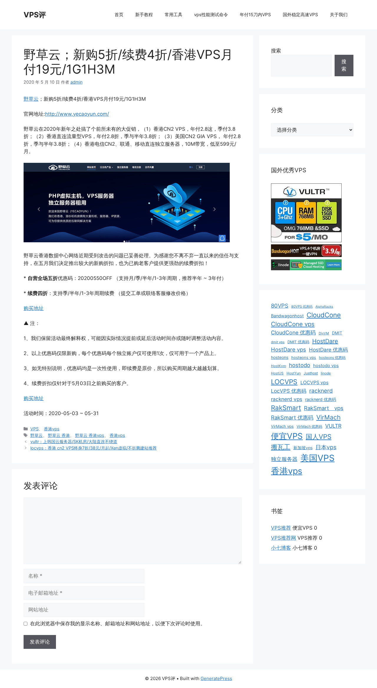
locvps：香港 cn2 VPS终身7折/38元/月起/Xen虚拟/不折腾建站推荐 (93, 447)
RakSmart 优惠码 (292, 417)
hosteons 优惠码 (332, 357)
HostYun (294, 373)
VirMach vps (282, 426)
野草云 (31, 99)
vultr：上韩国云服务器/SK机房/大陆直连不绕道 (73, 441)
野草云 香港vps (89, 435)
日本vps (325, 447)
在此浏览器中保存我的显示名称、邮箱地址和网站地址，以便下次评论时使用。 (117, 623)
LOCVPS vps (314, 382)
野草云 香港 (59, 435)
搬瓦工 (280, 447)
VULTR (333, 426)
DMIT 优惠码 (298, 342)
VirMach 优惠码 (309, 426)
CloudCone (324, 315)
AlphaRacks (324, 307)
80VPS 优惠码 (301, 306)
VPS (34, 428)
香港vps (51, 428)
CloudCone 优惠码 (293, 332)
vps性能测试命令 (211, 14)
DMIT (337, 333)
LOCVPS (284, 382)
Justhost (311, 373)
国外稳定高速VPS (300, 14)
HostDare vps (288, 349)
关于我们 (339, 14)
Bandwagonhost (287, 315)
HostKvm (278, 366)
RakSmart (286, 408)
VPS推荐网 (283, 538)
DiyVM (324, 333)
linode (326, 373)
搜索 (276, 51)
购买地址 (34, 308)
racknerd (321, 390)
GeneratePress (216, 678)
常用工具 (173, 14)
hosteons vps (303, 357)
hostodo (299, 365)
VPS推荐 (281, 528)
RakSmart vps (323, 408)
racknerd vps (286, 399)
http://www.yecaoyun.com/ (77, 114)
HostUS (277, 373)
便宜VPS (287, 436)
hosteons (279, 357)
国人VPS (318, 436)
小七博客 (281, 548)
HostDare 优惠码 (328, 350)
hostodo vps (326, 365)
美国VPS (317, 458)
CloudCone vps (293, 324)
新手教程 (144, 14)
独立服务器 (284, 459)
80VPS (279, 305)
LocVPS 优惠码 (288, 391)
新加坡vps (302, 447)
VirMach (328, 417)
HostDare (325, 341)
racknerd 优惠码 (320, 399)
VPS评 (35, 14)
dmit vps (278, 342)
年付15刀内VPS (255, 14)
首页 (119, 14)
